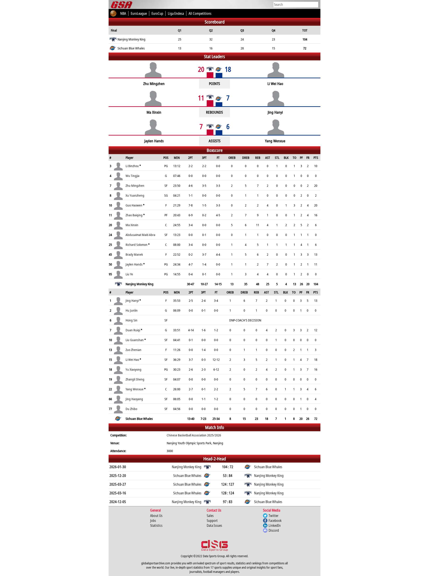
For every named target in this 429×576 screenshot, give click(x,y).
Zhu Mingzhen (135, 185)
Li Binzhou (132, 166)
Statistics (156, 525)
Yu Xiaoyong (133, 369)
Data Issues (214, 525)
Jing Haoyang (134, 399)
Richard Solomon (136, 244)
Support (212, 520)
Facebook (275, 520)
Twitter (273, 515)
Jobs (153, 520)
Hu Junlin (132, 310)
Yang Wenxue (134, 389)
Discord (274, 530)
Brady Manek (134, 254)
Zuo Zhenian (133, 349)
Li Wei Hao (132, 359)
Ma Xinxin (132, 225)
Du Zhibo (131, 408)
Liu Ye (129, 274)
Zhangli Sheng (135, 379)
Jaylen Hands (134, 264)
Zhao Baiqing (134, 215)
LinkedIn (275, 525)
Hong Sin (131, 320)
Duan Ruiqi (133, 330)
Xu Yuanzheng (135, 195)
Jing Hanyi (132, 300)
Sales (210, 515)
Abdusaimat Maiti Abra (140, 234)
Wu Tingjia (132, 175)
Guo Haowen (134, 205)
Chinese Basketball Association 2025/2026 (194, 435)
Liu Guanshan (135, 340)
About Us (156, 515)
